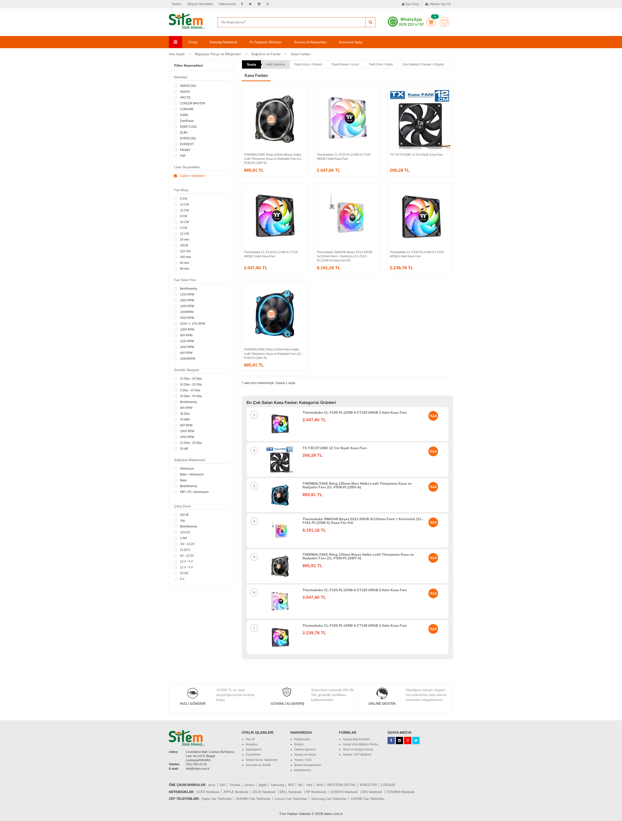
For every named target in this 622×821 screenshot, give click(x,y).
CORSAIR (186, 109)
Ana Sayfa (177, 54)
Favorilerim (444, 22)
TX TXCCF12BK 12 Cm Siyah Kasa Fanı (416, 154)
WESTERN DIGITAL (341, 785)
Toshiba (234, 785)
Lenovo (249, 785)
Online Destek (382, 703)
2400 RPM (187, 347)
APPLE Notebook (236, 792)
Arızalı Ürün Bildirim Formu (360, 744)
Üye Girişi (411, 4)
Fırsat (192, 42)
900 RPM (186, 335)
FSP (183, 155)
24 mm (184, 239)
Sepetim (431, 22)
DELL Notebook (291, 792)
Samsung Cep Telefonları (329, 799)
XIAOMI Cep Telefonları (367, 799)
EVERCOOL (188, 138)
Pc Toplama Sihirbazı (266, 42)
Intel (309, 785)
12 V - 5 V (186, 561)
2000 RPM (187, 437)
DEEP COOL (188, 126)
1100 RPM (187, 341)
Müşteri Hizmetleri (200, 4)
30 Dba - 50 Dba (191, 396)
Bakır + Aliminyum (192, 474)
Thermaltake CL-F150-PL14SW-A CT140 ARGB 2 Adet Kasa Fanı (354, 625)
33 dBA (185, 419)
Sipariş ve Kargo (305, 754)
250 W (184, 514)
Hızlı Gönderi (193, 703)
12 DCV (185, 549)
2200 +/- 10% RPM (192, 323)
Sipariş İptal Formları (356, 739)
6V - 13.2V (187, 544)
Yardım (176, 4)
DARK (184, 115)
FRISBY (185, 150)
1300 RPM (187, 329)
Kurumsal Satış (350, 42)
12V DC (185, 532)
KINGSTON (368, 785)
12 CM (184, 210)
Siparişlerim (253, 749)
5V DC (184, 573)
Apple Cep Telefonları (217, 799)
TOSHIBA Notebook (400, 792)
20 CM (184, 222)
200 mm (185, 257)
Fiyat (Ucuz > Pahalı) (308, 64)
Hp (300, 785)
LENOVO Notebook (344, 792)
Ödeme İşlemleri (305, 749)
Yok (182, 520)
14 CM (184, 204)
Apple (263, 785)
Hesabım (252, 744)
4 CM (183, 227)
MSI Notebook (372, 792)
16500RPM (187, 358)
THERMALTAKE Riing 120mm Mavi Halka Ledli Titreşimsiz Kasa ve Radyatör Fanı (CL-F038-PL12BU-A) (273, 353)
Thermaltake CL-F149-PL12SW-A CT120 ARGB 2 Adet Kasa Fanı (354, 412)
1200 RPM (187, 294)
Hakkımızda (227, 4)
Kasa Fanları (301, 54)
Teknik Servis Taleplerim (262, 760)
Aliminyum (187, 468)
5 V (182, 579)
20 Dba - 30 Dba (191, 378)
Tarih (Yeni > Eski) (381, 64)
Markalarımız (302, 770)
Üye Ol (250, 739)
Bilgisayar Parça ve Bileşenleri (218, 54)
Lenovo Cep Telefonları (291, 799)
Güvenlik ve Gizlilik (258, 765)
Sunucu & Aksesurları (310, 42)
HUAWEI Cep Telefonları (253, 799)
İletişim (298, 744)
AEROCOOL (188, 85)
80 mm (184, 262)
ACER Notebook (207, 792)
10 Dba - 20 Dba (191, 384)
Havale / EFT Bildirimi (357, 754)
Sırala (251, 64)
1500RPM (186, 312)
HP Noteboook (316, 792)
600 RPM (186, 352)
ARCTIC (185, 97)
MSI (291, 785)
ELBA (184, 132)
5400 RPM (187, 317)
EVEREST (187, 144)
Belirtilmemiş (188, 288)
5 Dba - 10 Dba (190, 390)
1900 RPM (187, 431)
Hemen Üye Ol (439, 4)
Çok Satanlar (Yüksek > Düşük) (423, 64)
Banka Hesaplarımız (307, 765)
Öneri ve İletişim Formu (358, 749)
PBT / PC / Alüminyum (194, 492)
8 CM (183, 216)
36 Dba (185, 413)
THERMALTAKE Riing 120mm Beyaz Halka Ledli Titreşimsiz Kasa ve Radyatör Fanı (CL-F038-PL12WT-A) (273, 159)
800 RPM (186, 407)
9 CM (183, 198)
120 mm (185, 251)
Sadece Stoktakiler (192, 175)
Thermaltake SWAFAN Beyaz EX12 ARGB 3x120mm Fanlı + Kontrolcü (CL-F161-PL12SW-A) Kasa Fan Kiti (344, 256)
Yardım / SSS (302, 760)
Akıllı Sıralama (275, 64)
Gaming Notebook (223, 42)
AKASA (185, 91)
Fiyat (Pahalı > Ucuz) (345, 64)
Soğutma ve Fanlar (266, 54)
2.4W (183, 538)
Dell (222, 785)
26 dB (184, 448)
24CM (184, 245)
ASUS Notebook (264, 792)
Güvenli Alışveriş (287, 703)
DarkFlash (187, 120)
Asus (212, 785)
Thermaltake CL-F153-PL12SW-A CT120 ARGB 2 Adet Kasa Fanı (354, 590)
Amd (319, 785)
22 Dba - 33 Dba (191, 442)
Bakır (183, 480)
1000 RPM (187, 306)
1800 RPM (187, 300)
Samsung (277, 785)
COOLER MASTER (192, 103)
